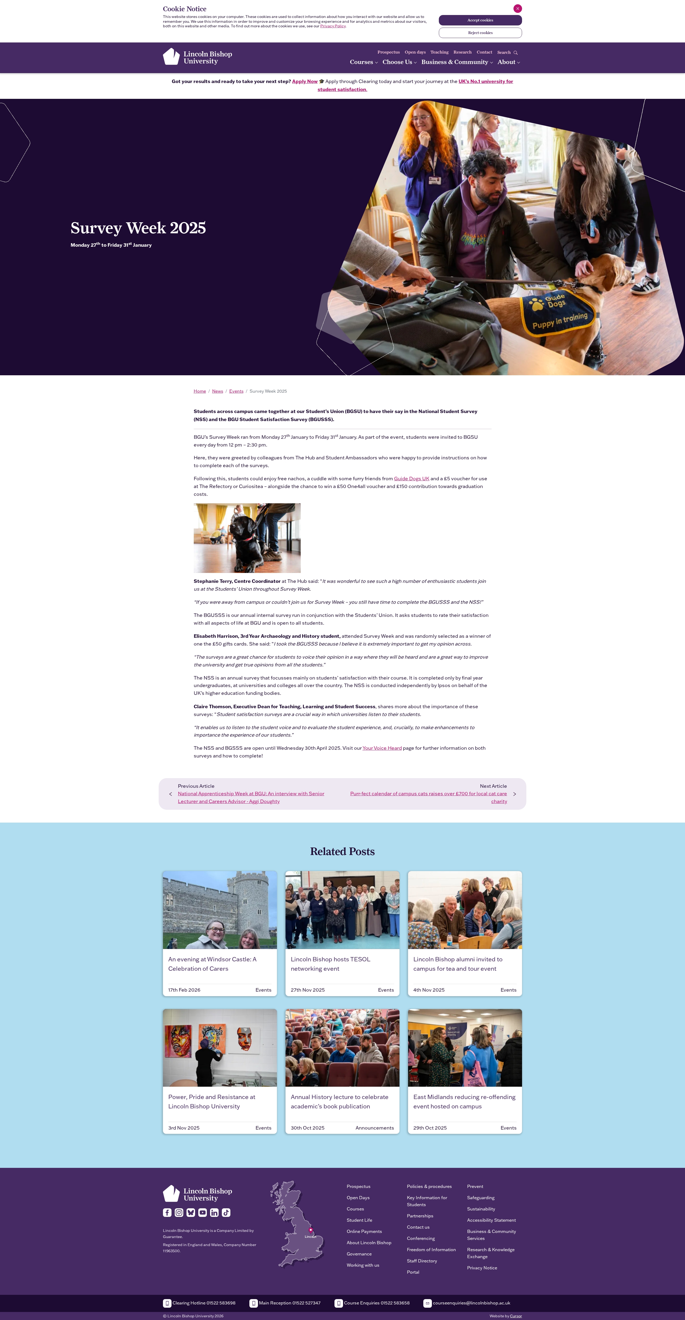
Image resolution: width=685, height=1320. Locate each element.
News (217, 391)
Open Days (358, 1197)
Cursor (516, 1316)
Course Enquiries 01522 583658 (376, 1303)
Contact (484, 52)
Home (200, 391)
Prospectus (389, 52)
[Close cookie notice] (517, 8)
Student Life (359, 1220)
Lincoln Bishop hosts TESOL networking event (330, 963)
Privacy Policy (332, 26)
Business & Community (455, 61)
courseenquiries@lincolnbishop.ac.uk (471, 1303)
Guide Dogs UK (411, 478)
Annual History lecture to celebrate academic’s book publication (340, 1101)
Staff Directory (422, 1260)
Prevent (475, 1186)
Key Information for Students (427, 1201)
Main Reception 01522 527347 (289, 1303)
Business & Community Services (491, 1234)
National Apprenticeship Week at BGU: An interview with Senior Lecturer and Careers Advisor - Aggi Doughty (251, 797)
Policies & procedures (429, 1186)
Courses (362, 61)
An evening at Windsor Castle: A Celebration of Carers (212, 963)
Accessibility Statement (491, 1220)
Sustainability (481, 1209)
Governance (359, 1254)
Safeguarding (480, 1197)
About (507, 61)
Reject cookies (480, 33)
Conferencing (421, 1238)
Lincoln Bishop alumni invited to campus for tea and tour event (458, 963)
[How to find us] (297, 1224)
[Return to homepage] (197, 56)
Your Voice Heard (382, 748)
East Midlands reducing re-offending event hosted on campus (464, 1101)
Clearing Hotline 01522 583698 (203, 1303)
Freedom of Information (431, 1249)
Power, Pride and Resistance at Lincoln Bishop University (211, 1101)
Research (463, 52)
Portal (413, 1272)
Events (236, 391)
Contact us (418, 1227)
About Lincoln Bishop (369, 1242)
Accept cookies (480, 20)
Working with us (363, 1265)
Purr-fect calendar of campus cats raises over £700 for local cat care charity (428, 797)
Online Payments (364, 1231)
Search (504, 52)
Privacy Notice (482, 1267)
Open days (415, 52)
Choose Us (398, 61)
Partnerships (420, 1215)
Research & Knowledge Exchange (491, 1253)
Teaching (440, 52)
